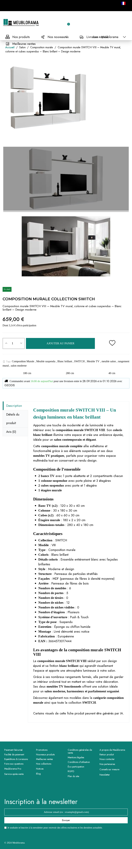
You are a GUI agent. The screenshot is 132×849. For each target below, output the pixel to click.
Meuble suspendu (46, 361)
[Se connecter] (55, 22)
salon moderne (19, 365)
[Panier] (67, 22)
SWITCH (79, 361)
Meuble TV (93, 361)
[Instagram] (71, 789)
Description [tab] (14, 406)
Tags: (7, 361)
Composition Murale (23, 361)
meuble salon (109, 361)
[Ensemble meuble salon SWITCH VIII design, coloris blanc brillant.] (66, 179)
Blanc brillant (65, 361)
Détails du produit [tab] (12, 418)
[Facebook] (61, 789)
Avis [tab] (11, 432)
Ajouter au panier (60, 343)
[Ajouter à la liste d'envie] (112, 343)
